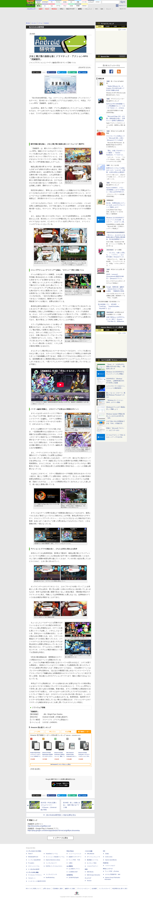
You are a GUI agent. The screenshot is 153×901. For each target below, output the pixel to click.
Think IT (30, 853)
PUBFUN (105, 863)
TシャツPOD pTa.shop (112, 871)
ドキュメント (88, 9)
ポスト (38, 72)
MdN (86, 869)
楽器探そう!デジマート (75, 857)
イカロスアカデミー (92, 866)
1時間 (99, 26)
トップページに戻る (60, 838)
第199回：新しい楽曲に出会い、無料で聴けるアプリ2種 (71, 805)
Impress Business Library (53, 860)
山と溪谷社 (70, 866)
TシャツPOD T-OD (74, 860)
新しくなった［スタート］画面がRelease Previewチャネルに (115, 395)
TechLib (89, 880)
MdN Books (90, 872)
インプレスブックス (51, 874)
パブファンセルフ (110, 865)
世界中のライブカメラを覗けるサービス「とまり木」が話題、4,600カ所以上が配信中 (115, 170)
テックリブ (88, 878)
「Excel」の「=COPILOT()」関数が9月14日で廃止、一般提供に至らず (115, 366)
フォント (108, 9)
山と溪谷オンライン (74, 868)
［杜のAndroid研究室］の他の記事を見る (60, 815)
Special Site (105, 56)
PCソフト (52, 731)
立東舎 (70, 863)
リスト (44, 72)
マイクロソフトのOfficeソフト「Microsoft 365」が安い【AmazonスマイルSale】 (115, 138)
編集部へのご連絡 (70, 888)
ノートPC (37, 731)
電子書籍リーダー (84, 731)
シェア (53, 72)
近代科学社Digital (74, 877)
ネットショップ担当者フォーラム (55, 857)
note (74, 72)
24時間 (107, 26)
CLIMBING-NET (73, 872)
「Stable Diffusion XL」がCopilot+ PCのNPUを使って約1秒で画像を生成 (115, 88)
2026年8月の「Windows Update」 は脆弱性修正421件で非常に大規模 (115, 381)
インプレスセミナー (51, 863)
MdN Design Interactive (93, 875)
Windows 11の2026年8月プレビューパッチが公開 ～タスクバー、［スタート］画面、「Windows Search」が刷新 (115, 222)
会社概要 (94, 888)
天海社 (107, 853)
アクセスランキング (107, 23)
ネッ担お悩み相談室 (33, 869)
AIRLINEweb (90, 853)
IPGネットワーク (108, 868)
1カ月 (123, 26)
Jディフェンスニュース (93, 857)
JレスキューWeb (91, 863)
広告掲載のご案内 (58, 888)
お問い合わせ (46, 888)
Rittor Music (70, 851)
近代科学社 (70, 875)
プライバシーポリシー (83, 888)
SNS (96, 9)
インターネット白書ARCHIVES (37, 881)
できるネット (32, 878)
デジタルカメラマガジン (35, 875)
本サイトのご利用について (33, 888)
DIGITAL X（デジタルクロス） (54, 866)
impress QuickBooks (111, 860)
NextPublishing (50, 877)
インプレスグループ (104, 888)
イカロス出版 (88, 851)
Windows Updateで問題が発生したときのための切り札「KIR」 (115, 416)
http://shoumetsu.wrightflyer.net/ (39, 826)
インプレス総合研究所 (34, 860)
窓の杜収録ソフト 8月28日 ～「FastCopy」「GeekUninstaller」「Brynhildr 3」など (109, 306)
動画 (102, 9)
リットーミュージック (75, 853)
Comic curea (108, 857)
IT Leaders (31, 863)
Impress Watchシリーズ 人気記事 (112, 327)
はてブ (63, 72)
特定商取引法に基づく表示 (119, 888)
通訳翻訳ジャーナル (92, 860)
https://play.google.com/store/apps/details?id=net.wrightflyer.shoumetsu (54, 830)
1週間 (115, 26)
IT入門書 (68, 731)
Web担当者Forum (33, 857)
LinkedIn (84, 72)
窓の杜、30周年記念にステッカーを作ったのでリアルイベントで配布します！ (115, 205)
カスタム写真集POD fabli (112, 874)
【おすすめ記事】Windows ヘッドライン (113, 360)
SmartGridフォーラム (52, 853)
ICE (104, 851)
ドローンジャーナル (33, 866)
